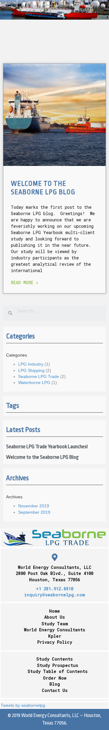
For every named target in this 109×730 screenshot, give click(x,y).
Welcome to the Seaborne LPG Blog (42, 457)
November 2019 (33, 505)
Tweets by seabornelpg (23, 705)
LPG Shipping (31, 370)
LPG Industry (30, 364)
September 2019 (34, 512)
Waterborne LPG (34, 382)
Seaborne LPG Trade (38, 376)
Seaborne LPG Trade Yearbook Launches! (47, 446)
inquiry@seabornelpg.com (54, 595)
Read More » (24, 282)
